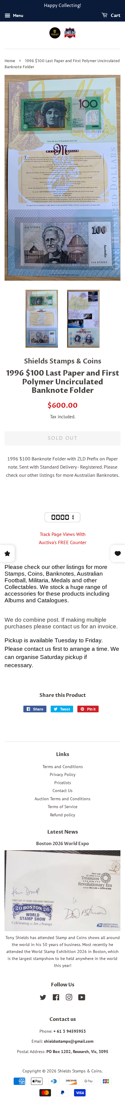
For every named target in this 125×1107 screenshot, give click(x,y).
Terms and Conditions (62, 766)
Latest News (62, 832)
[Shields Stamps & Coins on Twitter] (43, 998)
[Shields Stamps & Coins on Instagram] (69, 998)
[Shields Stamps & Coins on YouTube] (81, 998)
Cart (115, 15)
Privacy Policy (63, 774)
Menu (17, 15)
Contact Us (62, 790)
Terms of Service (62, 806)
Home (10, 61)
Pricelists (62, 782)
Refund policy (62, 815)
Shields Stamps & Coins (80, 1071)
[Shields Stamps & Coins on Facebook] (55, 998)
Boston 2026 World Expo (62, 844)
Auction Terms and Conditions (62, 798)
